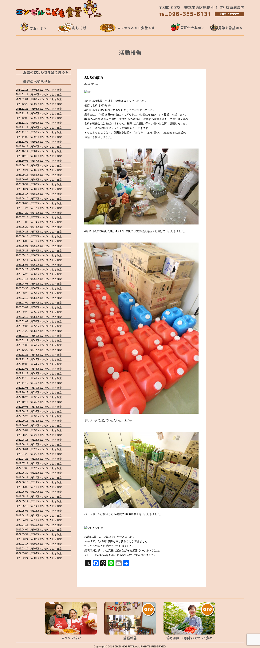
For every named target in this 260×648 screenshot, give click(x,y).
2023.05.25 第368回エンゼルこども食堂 (39, 250)
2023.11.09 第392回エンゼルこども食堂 (39, 137)
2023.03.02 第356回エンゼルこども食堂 (39, 307)
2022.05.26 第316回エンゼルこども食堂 (39, 496)
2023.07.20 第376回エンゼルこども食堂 (39, 212)
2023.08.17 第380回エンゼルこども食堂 (39, 193)
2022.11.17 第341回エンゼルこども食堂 (39, 378)
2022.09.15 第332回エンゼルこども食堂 (39, 420)
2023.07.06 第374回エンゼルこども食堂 (39, 222)
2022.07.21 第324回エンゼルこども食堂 (39, 458)
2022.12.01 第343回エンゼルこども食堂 (39, 368)
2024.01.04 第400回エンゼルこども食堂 (39, 99)
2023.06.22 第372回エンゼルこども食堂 (39, 231)
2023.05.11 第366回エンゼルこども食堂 (39, 260)
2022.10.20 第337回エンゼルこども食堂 (39, 397)
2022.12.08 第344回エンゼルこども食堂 (39, 364)
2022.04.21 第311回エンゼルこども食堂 (39, 520)
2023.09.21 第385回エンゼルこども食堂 (39, 170)
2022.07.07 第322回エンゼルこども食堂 (39, 468)
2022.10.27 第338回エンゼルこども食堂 (39, 392)
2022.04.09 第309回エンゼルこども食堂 (39, 529)
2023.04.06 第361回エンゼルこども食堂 (39, 283)
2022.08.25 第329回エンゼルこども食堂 (39, 435)
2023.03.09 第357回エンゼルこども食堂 (39, 302)
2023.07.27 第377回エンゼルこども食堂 (39, 208)
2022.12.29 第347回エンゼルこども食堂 (39, 349)
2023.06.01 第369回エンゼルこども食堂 (39, 245)
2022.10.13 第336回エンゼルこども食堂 (39, 402)
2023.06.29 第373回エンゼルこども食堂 (39, 226)
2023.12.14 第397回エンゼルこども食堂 (39, 113)
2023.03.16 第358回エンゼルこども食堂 (39, 297)
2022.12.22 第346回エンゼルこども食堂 (39, 354)
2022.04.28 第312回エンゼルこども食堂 (39, 515)
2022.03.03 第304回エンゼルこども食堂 (39, 553)
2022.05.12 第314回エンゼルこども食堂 (39, 506)
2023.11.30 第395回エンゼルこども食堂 (39, 122)
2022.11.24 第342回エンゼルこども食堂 (39, 373)
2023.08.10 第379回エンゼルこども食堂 (39, 198)
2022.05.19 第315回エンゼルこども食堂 (39, 501)
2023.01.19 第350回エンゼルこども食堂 (39, 335)
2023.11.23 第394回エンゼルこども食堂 (39, 127)
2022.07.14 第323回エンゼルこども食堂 (39, 463)
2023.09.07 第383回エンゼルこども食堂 (39, 179)
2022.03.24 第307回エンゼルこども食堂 (39, 539)
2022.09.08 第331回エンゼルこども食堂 (39, 425)
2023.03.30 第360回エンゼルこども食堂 (39, 288)
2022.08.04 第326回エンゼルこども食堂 (39, 449)
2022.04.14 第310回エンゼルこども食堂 (39, 524)
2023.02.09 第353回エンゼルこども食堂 (39, 321)
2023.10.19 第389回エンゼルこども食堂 (39, 151)
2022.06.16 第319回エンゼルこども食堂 (39, 482)
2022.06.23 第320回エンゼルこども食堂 (39, 477)
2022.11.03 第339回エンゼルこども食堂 (39, 387)
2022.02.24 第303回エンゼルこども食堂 (39, 558)
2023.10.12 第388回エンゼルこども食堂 (39, 156)
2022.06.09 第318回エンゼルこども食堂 (39, 487)
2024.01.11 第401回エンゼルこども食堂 (39, 94)
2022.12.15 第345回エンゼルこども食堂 (39, 359)
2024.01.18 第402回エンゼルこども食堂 (39, 89)
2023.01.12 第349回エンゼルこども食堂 (39, 340)
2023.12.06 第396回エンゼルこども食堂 (39, 118)
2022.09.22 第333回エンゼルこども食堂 (39, 416)
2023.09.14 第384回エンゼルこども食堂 (39, 174)
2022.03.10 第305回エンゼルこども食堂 (39, 548)
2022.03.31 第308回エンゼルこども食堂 (39, 534)
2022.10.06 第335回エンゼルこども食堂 (39, 406)
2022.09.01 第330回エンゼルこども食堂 (39, 430)
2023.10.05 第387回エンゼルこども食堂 (39, 160)
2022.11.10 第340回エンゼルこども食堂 (39, 383)
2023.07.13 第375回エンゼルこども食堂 (39, 217)
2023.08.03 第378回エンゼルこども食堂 (39, 203)
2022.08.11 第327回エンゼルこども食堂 (39, 444)
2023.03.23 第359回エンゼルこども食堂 (39, 293)
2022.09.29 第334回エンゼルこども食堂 (39, 411)
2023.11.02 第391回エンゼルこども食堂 (39, 141)
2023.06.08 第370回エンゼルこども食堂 (39, 241)
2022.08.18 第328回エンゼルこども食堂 (39, 439)
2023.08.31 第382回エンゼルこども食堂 (39, 184)
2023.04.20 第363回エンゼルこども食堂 (39, 274)
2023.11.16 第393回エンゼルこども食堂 (39, 132)
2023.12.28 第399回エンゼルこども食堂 (39, 104)
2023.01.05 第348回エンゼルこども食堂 (39, 345)
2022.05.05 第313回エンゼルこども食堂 (39, 510)
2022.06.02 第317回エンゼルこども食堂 (39, 491)
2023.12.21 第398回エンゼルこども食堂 (39, 108)
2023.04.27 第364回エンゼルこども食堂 (39, 269)
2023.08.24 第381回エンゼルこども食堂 (39, 189)
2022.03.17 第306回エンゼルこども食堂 (39, 543)
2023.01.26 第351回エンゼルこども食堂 (39, 331)
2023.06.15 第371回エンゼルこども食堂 (39, 236)
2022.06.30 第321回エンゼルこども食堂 (39, 472)
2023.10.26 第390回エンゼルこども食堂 (39, 146)
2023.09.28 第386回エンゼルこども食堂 (39, 165)
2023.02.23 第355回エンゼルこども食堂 (39, 312)
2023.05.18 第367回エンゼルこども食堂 (39, 255)
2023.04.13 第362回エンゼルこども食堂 (39, 278)
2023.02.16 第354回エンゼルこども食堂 (39, 316)
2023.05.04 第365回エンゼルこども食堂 (39, 264)
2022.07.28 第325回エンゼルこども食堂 (39, 454)
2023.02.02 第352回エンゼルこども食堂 (39, 326)
